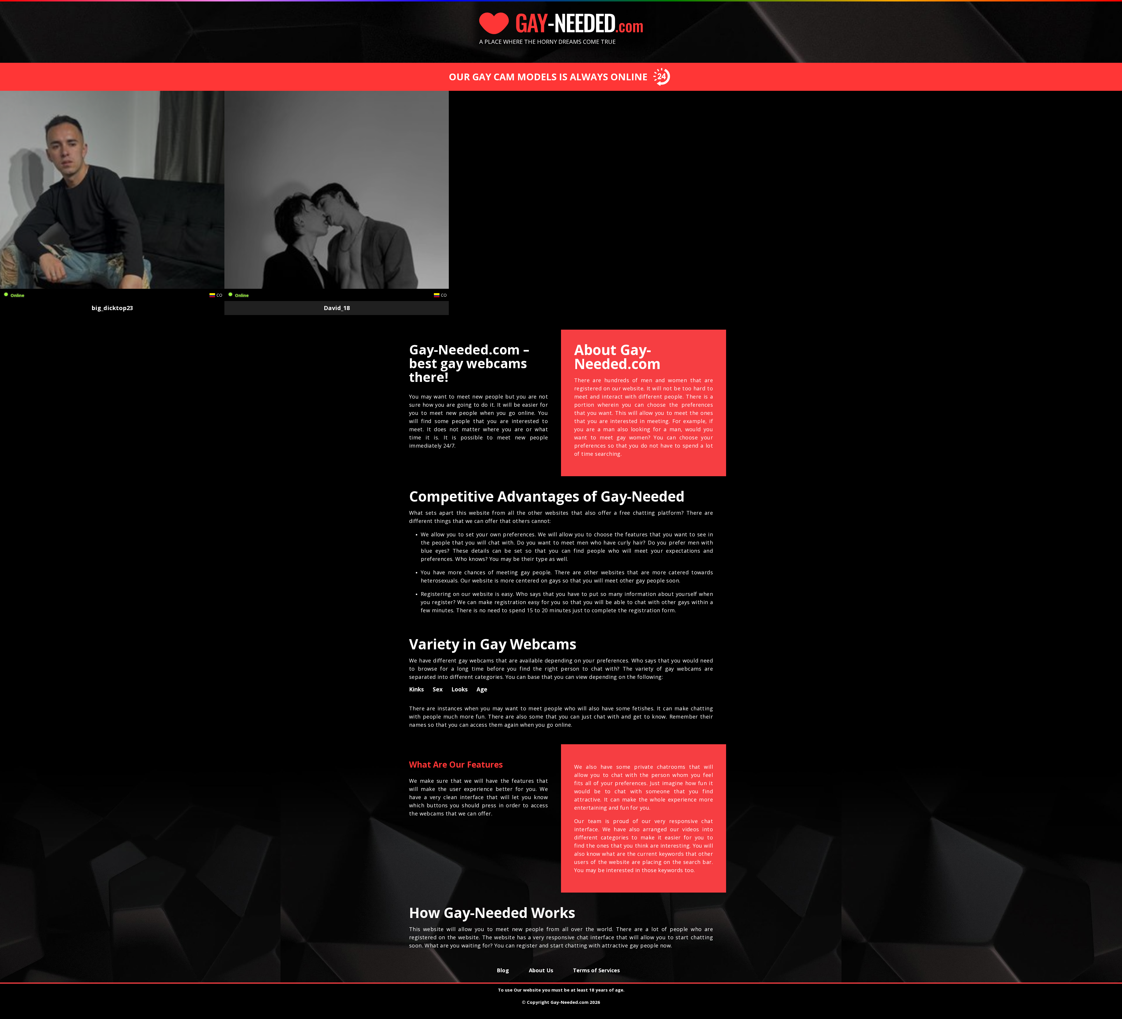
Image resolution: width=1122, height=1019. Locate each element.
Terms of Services (596, 970)
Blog (503, 970)
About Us (541, 970)
